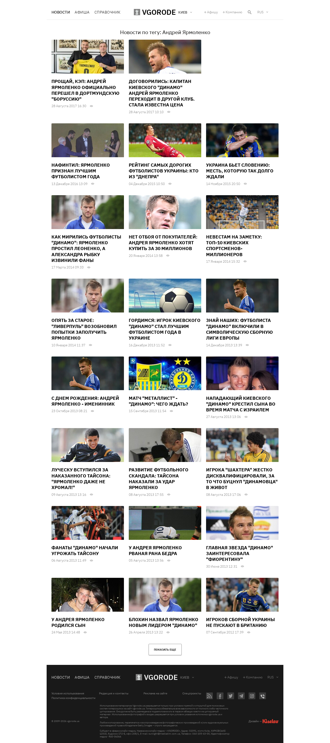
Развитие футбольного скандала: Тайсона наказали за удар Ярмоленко (158, 478)
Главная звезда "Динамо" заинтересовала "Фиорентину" (239, 553)
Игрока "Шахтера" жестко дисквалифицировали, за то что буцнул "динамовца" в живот (242, 478)
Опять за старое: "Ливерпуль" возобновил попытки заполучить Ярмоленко (84, 329)
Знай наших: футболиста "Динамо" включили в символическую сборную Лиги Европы (239, 329)
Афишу (212, 12)
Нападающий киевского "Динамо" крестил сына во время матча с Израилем (240, 404)
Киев (184, 677)
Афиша (82, 12)
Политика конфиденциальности (73, 698)
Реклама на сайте (155, 693)
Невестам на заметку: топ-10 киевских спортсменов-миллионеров (234, 245)
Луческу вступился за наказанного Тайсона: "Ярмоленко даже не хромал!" (80, 478)
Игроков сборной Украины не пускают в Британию (240, 622)
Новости (60, 12)
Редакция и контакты (114, 693)
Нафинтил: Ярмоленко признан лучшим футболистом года (80, 171)
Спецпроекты (191, 693)
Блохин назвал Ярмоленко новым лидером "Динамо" (163, 622)
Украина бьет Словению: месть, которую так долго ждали (239, 171)
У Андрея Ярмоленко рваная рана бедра (155, 550)
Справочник (107, 12)
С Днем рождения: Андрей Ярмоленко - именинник (85, 401)
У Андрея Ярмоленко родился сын (78, 622)
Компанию (234, 12)
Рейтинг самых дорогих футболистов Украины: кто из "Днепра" (164, 171)
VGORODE (161, 677)
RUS (260, 12)
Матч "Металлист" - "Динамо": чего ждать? (158, 401)
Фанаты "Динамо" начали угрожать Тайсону (84, 550)
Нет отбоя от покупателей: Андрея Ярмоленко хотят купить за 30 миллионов (163, 243)
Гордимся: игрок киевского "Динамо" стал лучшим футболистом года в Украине (165, 329)
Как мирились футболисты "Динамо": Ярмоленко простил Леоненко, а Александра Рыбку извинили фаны (86, 248)
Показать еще (165, 649)
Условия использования (67, 693)
